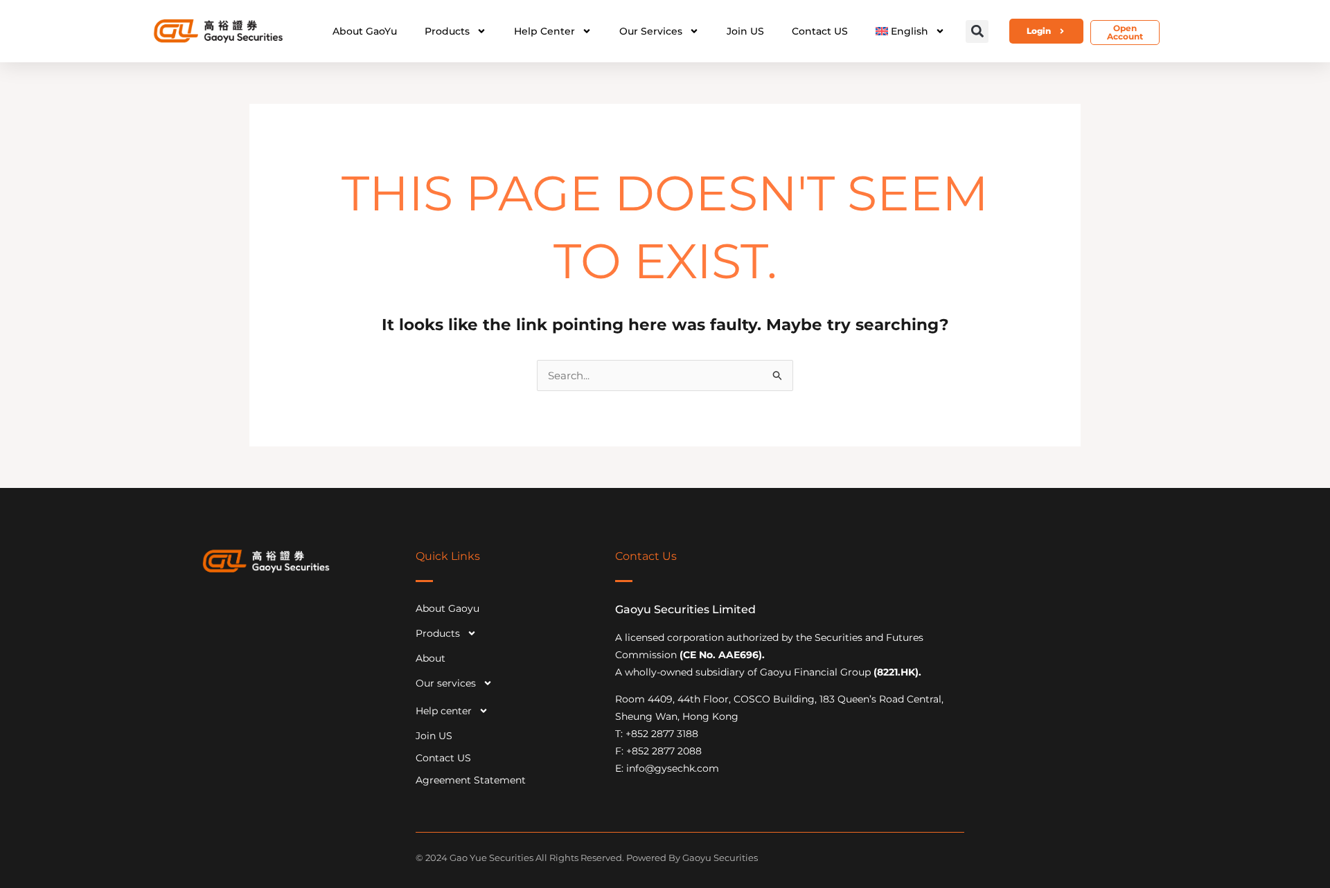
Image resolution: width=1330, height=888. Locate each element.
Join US (745, 31)
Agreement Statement (471, 780)
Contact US (820, 31)
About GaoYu (364, 31)
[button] (977, 31)
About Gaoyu (447, 608)
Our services (650, 31)
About (430, 658)
